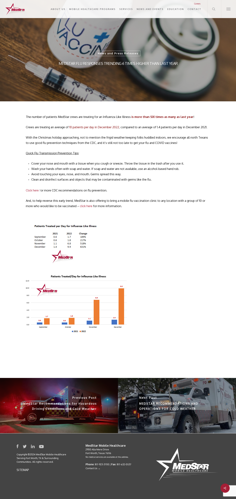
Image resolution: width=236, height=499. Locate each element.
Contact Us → (93, 468)
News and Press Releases (118, 53)
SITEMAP (23, 470)
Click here (32, 190)
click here (86, 206)
